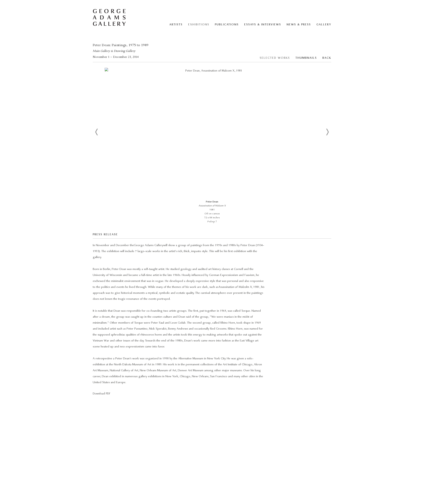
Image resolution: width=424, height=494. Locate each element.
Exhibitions (198, 24)
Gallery (323, 24)
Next (327, 132)
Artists (176, 24)
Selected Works (275, 58)
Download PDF (101, 393)
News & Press (299, 24)
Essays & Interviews (262, 24)
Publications (227, 24)
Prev (96, 132)
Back (326, 58)
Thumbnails (306, 58)
